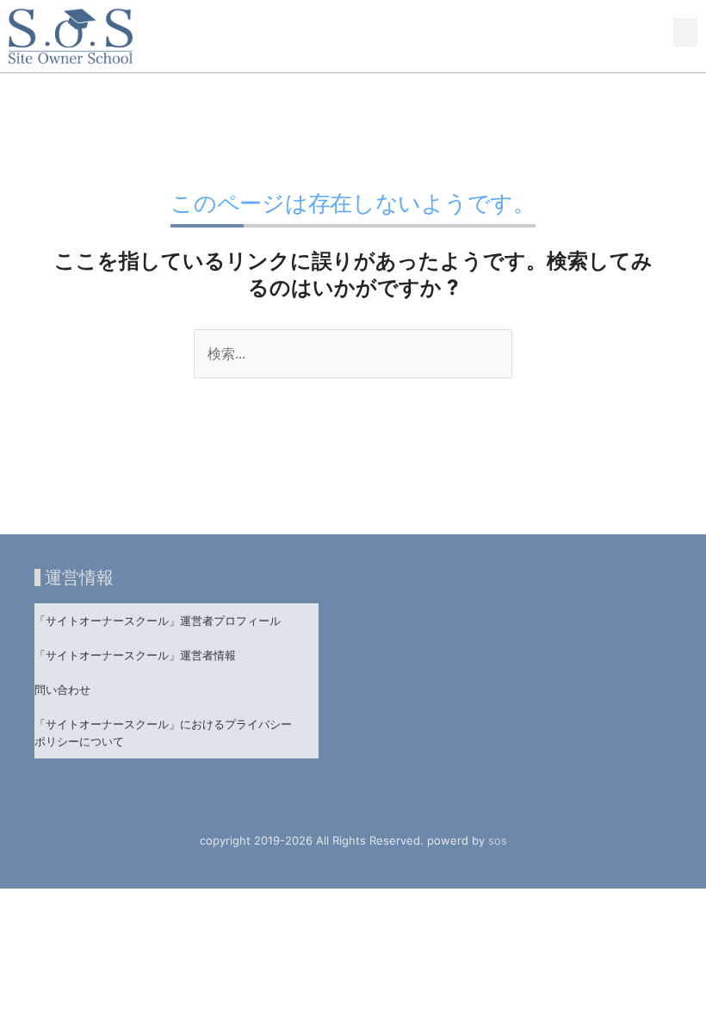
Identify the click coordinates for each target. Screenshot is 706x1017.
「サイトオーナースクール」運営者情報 (135, 655)
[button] (685, 32)
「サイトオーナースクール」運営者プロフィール (157, 620)
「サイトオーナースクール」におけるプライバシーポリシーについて (163, 732)
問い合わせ (62, 689)
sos (497, 840)
